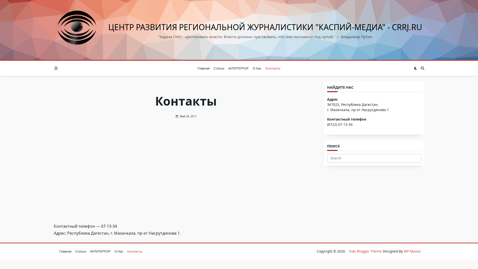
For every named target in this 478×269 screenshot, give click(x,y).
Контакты (272, 68)
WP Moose (412, 251)
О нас (257, 68)
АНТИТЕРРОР (238, 68)
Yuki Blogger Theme (365, 251)
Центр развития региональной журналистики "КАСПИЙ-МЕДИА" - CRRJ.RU (265, 27)
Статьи (219, 68)
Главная (203, 68)
